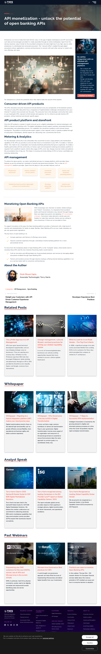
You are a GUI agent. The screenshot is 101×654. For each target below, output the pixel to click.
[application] (50, 643)
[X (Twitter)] (8, 625)
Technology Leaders (40, 611)
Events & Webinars (72, 614)
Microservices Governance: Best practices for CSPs (50, 568)
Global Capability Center (58, 623)
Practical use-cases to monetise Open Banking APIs (81, 568)
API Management (20, 289)
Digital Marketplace (56, 613)
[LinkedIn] (5, 625)
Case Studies (70, 617)
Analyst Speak (71, 626)
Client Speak (86, 623)
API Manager (55, 616)
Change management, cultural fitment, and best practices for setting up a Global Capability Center (50, 343)
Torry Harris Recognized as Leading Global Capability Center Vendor (82, 494)
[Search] (89, 2)
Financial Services (24, 617)
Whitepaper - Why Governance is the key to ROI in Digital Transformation (50, 418)
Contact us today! (86, 96)
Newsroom (70, 629)
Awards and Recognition (89, 620)
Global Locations (87, 617)
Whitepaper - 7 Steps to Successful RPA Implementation (81, 417)
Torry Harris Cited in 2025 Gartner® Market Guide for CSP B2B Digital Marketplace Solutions (18, 495)
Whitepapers (70, 623)
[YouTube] (11, 625)
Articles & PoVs (71, 620)
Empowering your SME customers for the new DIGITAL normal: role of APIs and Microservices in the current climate (18, 572)
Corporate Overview (88, 614)
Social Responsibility (88, 626)
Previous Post (12, 294)
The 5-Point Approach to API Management (17, 341)
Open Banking (32, 289)
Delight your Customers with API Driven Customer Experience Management (19, 299)
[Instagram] (14, 625)
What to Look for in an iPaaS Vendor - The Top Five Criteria (81, 341)
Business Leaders (26, 610)
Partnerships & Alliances (89, 629)
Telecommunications (25, 614)
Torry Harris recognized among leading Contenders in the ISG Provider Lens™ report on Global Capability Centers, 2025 (50, 495)
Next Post (90, 294)
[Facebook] (17, 625)
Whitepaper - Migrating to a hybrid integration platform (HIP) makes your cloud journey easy (18, 418)
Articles (6, 13)
